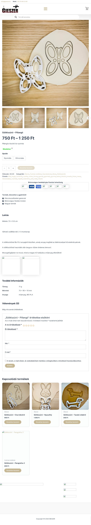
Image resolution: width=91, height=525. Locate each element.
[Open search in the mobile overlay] (45, 17)
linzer (74, 176)
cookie (25, 176)
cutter (31, 176)
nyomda (14, 179)
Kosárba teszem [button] (13, 422)
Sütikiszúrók (61, 174)
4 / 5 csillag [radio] (31, 326)
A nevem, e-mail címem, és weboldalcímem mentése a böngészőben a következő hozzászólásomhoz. (44, 361)
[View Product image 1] (12, 118)
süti (32, 179)
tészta (40, 179)
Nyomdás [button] (7, 158)
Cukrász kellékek (36, 174)
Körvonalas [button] (20, 158)
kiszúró (63, 176)
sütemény (26, 179)
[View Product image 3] (56, 118)
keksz (59, 176)
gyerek (40, 176)
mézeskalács (6, 179)
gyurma (53, 176)
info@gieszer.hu (6, 1)
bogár (14, 176)
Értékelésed (11, 329)
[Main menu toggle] (45, 9)
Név (7, 343)
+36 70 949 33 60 (22, 1)
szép (36, 179)
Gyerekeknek (47, 174)
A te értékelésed (13, 325)
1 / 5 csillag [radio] (24, 326)
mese (79, 176)
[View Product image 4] (78, 118)
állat (9, 176)
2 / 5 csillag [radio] (26, 326)
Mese (54, 174)
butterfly (20, 176)
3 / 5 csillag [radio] (29, 326)
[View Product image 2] (34, 118)
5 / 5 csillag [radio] (33, 326)
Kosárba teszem (26, 168)
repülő (20, 179)
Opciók (5, 153)
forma (36, 176)
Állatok (27, 174)
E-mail (8, 352)
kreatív (69, 176)
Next (88, 118)
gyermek (47, 176)
